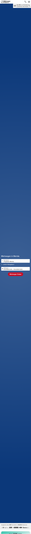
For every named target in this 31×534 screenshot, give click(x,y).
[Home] (5, 2)
